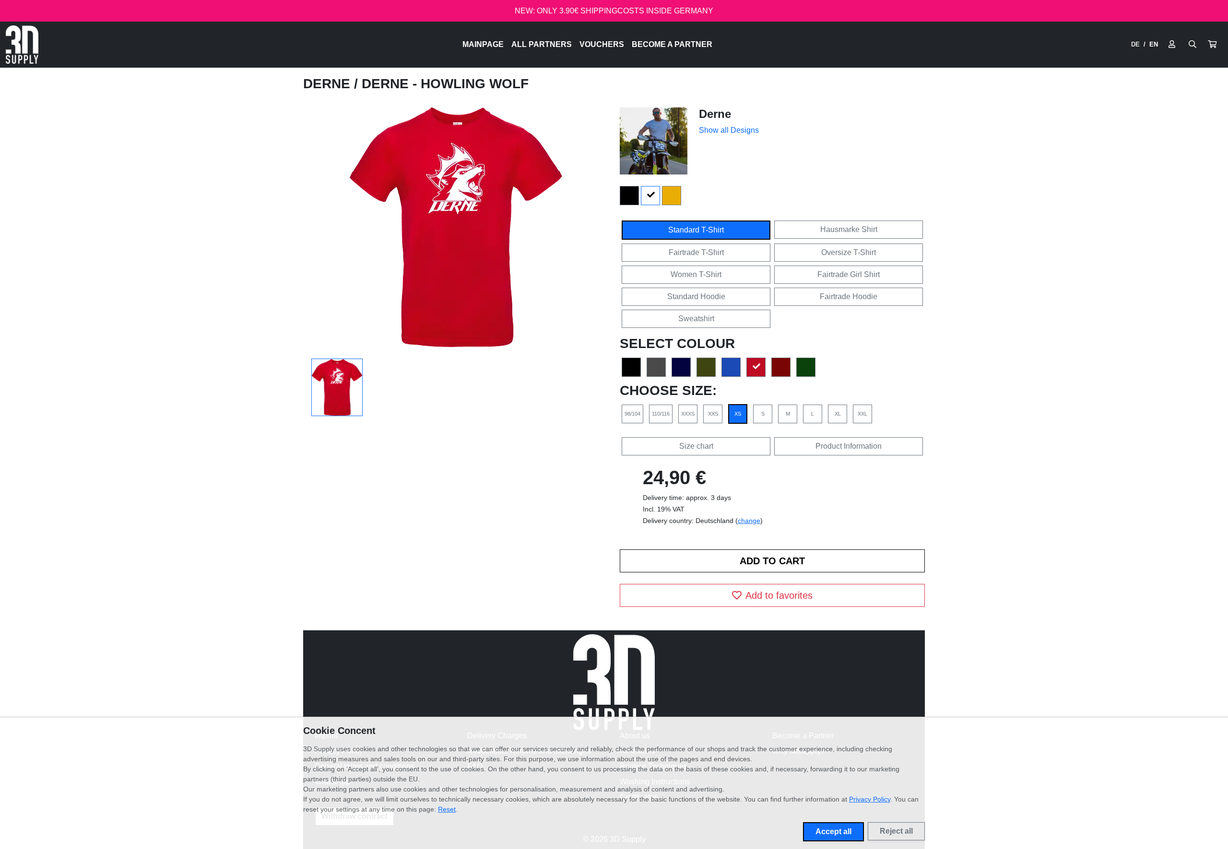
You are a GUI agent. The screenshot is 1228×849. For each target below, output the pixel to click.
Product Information (848, 446)
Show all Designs (729, 130)
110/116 (661, 414)
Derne (328, 83)
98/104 (632, 414)
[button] (1212, 44)
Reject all (896, 831)
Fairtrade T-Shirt (696, 252)
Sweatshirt (696, 318)
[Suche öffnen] (1192, 44)
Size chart (696, 446)
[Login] (1172, 44)
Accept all (833, 831)
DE (1135, 44)
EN (1153, 44)
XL (838, 414)
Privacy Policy (869, 799)
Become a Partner (672, 44)
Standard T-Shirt (696, 230)
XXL (862, 414)
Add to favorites (779, 595)
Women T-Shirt (696, 274)
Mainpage (483, 44)
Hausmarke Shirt (848, 229)
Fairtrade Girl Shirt (848, 274)
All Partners (541, 44)
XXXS (688, 414)
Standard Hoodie (696, 296)
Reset (447, 809)
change (749, 520)
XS (737, 414)
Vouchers (601, 44)
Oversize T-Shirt (848, 252)
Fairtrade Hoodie (848, 296)
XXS (713, 414)
